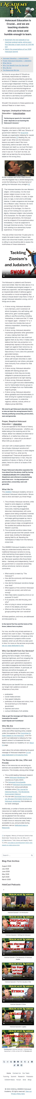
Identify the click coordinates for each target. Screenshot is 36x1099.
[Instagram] (14, 1061)
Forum (18, 1080)
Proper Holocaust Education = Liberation (17, 61)
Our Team (25, 1073)
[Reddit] (18, 1065)
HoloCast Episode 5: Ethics (18, 1004)
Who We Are (7, 68)
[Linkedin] (31, 1061)
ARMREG (8, 492)
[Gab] (11, 1061)
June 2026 (6, 871)
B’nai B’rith (24, 133)
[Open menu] (32, 9)
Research (21, 1076)
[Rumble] (21, 1065)
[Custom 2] (28, 1061)
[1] (17, 137)
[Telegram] (7, 1061)
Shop (29, 1080)
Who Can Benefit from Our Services (15, 65)
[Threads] (21, 1061)
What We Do (7, 63)
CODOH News (10, 1080)
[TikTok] (14, 1065)
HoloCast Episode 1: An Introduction (18, 912)
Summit (13, 1076)
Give (24, 1080)
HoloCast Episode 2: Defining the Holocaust (18, 935)
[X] (4, 1061)
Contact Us (17, 1073)
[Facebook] (18, 1061)
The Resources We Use (11, 70)
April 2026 (5, 877)
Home (9, 1073)
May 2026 (5, 874)
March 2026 (6, 879)
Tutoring (6, 1076)
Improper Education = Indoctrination (16, 58)
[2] (29, 184)
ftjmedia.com (28, 1051)
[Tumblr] (24, 1061)
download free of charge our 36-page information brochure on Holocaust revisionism (18, 799)
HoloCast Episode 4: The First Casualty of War (18, 982)
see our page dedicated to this (13, 645)
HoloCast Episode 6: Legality (18, 1026)
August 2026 (6, 866)
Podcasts (29, 1076)
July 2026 (5, 869)
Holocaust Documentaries (22, 784)
